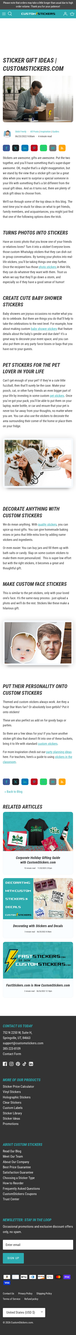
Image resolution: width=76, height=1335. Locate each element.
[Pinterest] (18, 1064)
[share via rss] (62, 148)
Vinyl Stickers (12, 1092)
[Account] (64, 14)
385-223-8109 (12, 1049)
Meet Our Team (13, 1156)
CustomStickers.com (22, 1322)
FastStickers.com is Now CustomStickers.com (38, 985)
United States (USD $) (20, 1312)
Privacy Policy (25, 1293)
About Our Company (16, 1162)
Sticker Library (12, 1113)
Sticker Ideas (11, 1118)
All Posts (34, 131)
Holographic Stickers (17, 1097)
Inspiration (45, 131)
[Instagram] (11, 1064)
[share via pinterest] (34, 148)
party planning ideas (59, 752)
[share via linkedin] (24, 148)
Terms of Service (11, 1299)
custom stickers (47, 743)
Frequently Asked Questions (21, 1189)
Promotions (11, 1124)
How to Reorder (13, 1183)
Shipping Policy (44, 1293)
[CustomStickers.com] (38, 13)
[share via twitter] (15, 148)
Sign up (13, 1258)
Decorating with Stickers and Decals (38, 926)
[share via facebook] (6, 148)
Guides (55, 131)
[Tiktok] (24, 1064)
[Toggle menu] (4, 14)
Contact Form (12, 1054)
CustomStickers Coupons (20, 1194)
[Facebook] (5, 1064)
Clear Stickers (12, 1102)
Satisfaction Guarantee (18, 1172)
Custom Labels (13, 1108)
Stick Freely (21, 131)
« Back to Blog (13, 791)
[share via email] (52, 148)
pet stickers (57, 396)
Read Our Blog (12, 1151)
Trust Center (11, 1199)
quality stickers (47, 524)
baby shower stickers (44, 329)
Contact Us (8, 1293)
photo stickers (48, 267)
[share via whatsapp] (43, 148)
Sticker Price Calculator (18, 1087)
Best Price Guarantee (17, 1167)
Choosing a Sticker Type (19, 1178)
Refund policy (31, 1299)
